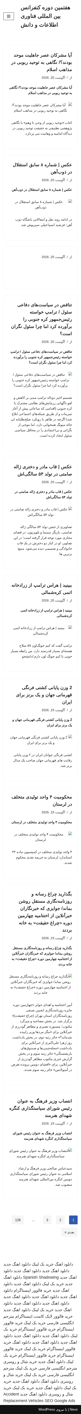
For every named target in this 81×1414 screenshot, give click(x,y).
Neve (74, 1409)
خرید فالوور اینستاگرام (32, 1290)
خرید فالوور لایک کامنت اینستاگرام (44, 1316)
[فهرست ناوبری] (8, 16)
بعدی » (69, 1232)
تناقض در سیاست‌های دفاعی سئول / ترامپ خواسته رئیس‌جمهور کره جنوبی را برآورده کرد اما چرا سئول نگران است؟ (41, 319)
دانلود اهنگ (64, 1264)
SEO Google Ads (60, 1400)
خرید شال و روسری (20, 1361)
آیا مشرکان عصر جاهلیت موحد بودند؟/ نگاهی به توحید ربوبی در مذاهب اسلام (41, 62)
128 (17, 1220)
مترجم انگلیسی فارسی (57, 1368)
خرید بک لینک (43, 1264)
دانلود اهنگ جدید (17, 1264)
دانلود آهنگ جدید (51, 1361)
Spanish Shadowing (41, 1277)
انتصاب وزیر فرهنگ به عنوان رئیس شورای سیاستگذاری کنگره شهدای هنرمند (40, 1108)
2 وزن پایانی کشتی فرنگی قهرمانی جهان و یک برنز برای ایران (44, 694)
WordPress (46, 1409)
